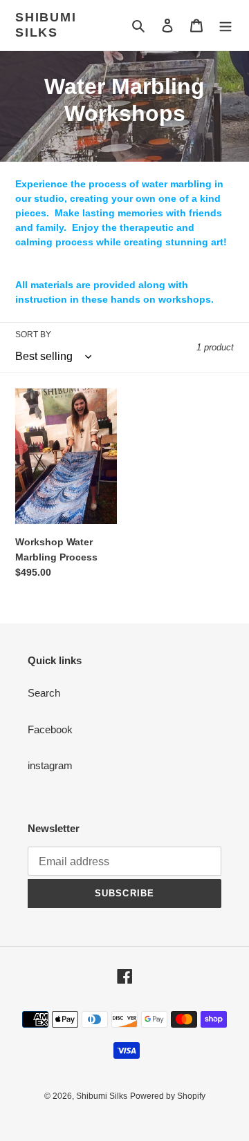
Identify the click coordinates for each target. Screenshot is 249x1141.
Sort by (33, 334)
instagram (50, 765)
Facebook (50, 729)
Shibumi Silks (46, 24)
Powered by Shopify (167, 1096)
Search (44, 693)
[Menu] (225, 25)
